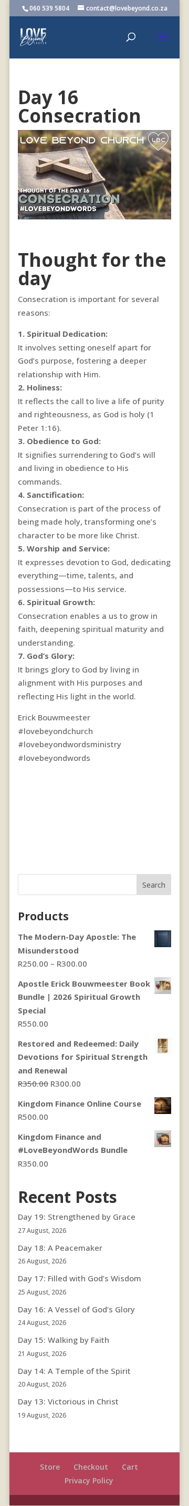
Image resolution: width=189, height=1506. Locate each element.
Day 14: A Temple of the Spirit (74, 1371)
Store (50, 1467)
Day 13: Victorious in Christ (68, 1401)
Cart (130, 1467)
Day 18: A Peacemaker (60, 1247)
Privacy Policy (89, 1480)
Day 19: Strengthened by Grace (76, 1216)
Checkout (91, 1467)
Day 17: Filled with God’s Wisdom (79, 1278)
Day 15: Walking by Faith (63, 1339)
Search (153, 885)
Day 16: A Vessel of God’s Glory (76, 1309)
